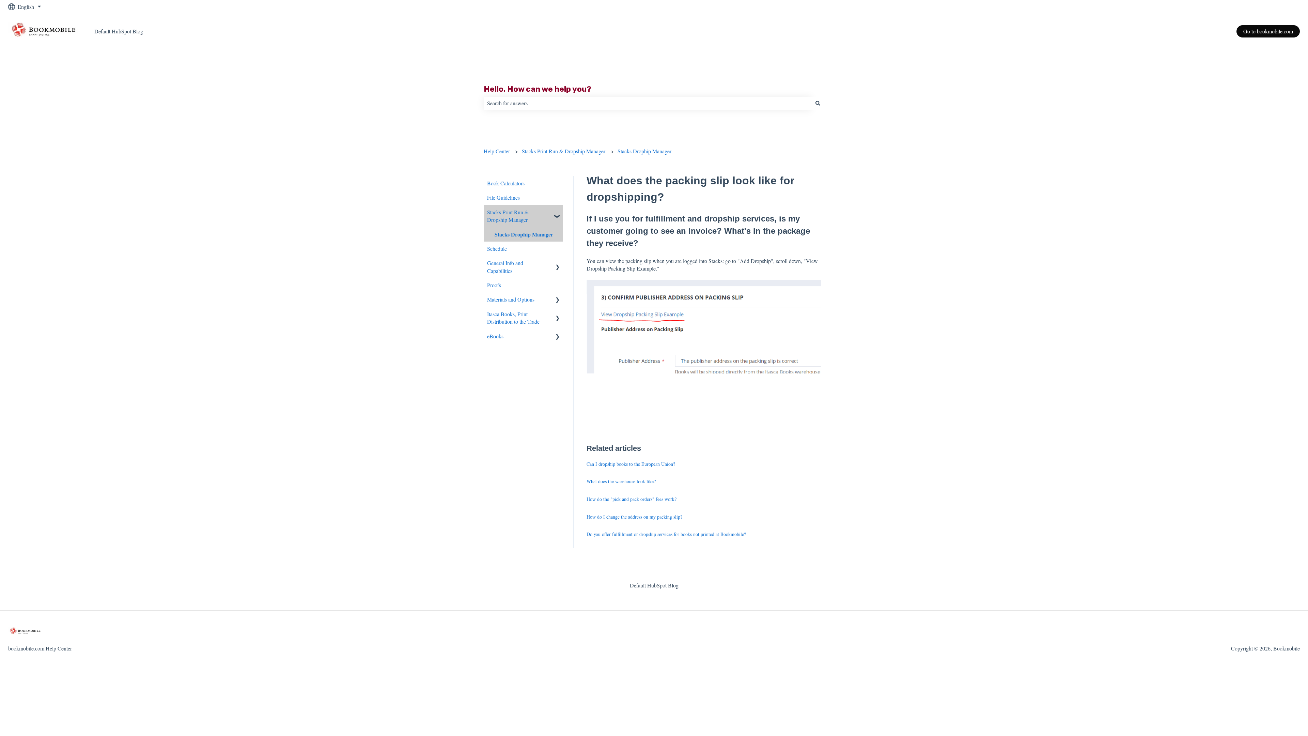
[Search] (817, 103)
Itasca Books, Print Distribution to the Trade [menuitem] (513, 317)
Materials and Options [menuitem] (510, 299)
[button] (557, 213)
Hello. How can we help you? (537, 89)
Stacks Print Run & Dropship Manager (563, 151)
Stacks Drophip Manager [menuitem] (524, 234)
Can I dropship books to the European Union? (631, 464)
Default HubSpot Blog (118, 31)
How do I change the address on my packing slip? (634, 516)
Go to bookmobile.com (1268, 31)
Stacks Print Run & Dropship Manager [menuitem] (508, 216)
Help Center (497, 151)
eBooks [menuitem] (495, 336)
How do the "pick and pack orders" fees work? (631, 499)
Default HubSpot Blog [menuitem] (654, 585)
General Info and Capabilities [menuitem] (505, 266)
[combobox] (647, 103)
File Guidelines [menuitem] (503, 197)
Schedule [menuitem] (497, 248)
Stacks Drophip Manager (644, 151)
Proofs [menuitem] (494, 285)
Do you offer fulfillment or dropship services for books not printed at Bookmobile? (666, 534)
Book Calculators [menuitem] (506, 183)
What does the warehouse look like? (621, 481)
